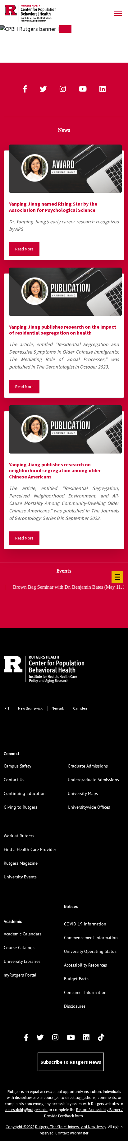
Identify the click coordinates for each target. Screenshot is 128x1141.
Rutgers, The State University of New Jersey (70, 1126)
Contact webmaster (71, 1133)
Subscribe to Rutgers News (70, 1062)
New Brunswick (30, 708)
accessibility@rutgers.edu (26, 1109)
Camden (80, 708)
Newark (58, 708)
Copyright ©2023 (20, 1126)
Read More (24, 249)
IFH (6, 708)
